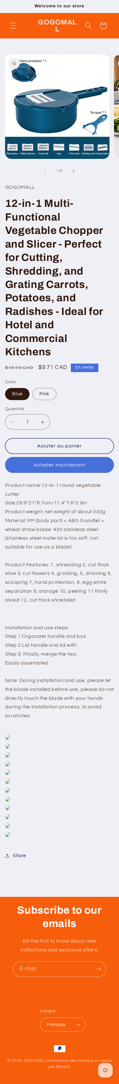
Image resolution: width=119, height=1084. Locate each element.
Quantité (14, 409)
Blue (17, 394)
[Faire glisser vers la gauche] (45, 171)
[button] (13, 25)
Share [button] (19, 855)
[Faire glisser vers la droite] (74, 171)
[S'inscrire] (98, 969)
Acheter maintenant (59, 464)
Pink (44, 394)
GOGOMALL (35, 1060)
